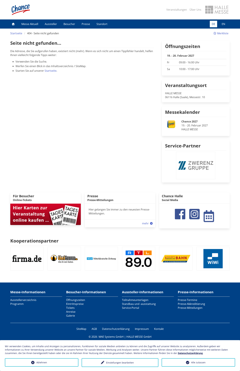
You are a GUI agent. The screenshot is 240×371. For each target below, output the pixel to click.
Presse (86, 24)
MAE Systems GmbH (111, 337)
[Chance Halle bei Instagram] (194, 214)
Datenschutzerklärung (116, 329)
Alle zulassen (198, 362)
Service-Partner (183, 146)
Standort (101, 24)
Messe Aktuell (29, 24)
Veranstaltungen (176, 9)
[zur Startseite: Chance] (20, 9)
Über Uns (195, 9)
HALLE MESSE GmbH (139, 337)
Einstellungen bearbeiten (120, 362)
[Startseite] (13, 24)
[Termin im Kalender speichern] (209, 216)
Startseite (16, 33)
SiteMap (81, 329)
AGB (94, 329)
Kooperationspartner (34, 241)
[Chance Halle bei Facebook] (180, 214)
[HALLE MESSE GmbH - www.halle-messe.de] (217, 9)
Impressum (142, 329)
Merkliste (222, 33)
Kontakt (159, 329)
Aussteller (51, 24)
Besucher (69, 24)
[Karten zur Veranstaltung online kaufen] (45, 214)
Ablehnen (41, 362)
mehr (145, 223)
